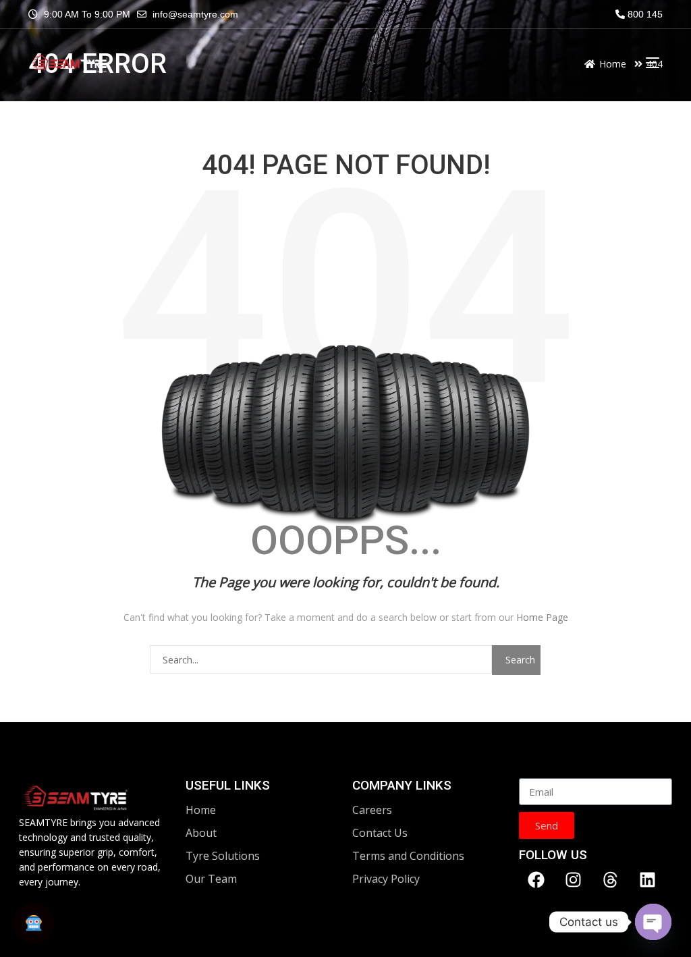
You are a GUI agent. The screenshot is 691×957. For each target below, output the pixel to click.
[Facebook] (536, 879)
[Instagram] (573, 879)
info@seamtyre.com (195, 14)
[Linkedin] (647, 879)
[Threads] (610, 879)
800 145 (644, 14)
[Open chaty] (653, 922)
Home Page (542, 617)
